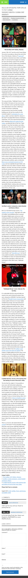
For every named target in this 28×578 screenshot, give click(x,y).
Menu (5, 2)
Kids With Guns (16, 253)
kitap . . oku (6, 512)
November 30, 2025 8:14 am (16, 512)
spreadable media (6, 492)
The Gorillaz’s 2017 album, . (12, 477)
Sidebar (22, 2)
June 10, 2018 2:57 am (13, 502)
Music (17, 491)
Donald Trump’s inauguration (16, 299)
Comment (5, 532)
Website (4, 559)
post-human (23, 491)
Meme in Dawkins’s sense (18, 398)
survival (4, 424)
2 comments (15, 19)
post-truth (20, 56)
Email (3, 553)
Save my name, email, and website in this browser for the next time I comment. (12, 568)
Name (4, 548)
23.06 (9, 491)
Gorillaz (13, 491)
